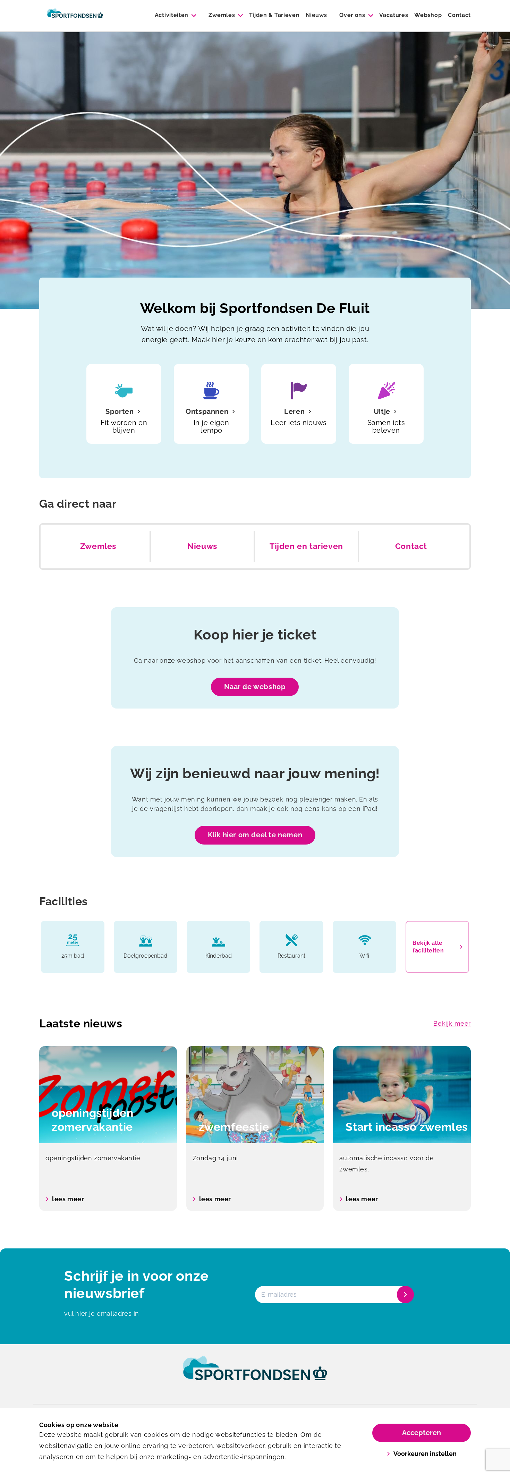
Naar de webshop (255, 687)
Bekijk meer (452, 1023)
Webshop (428, 15)
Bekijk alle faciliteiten (428, 947)
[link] (255, 1375)
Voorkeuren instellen (425, 1453)
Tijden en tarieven (306, 546)
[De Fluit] (75, 15)
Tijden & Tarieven (274, 15)
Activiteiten (171, 15)
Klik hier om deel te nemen (255, 835)
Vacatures (393, 15)
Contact (459, 15)
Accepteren (421, 1433)
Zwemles (222, 15)
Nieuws (316, 15)
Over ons (352, 15)
